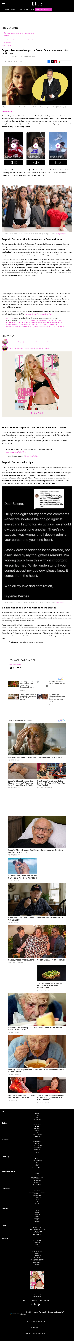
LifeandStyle (37, 1205)
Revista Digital (37, 413)
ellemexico (40, 1303)
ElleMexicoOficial (43, 1303)
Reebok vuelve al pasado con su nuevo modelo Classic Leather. (29, 348)
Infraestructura (37, 1231)
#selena (8, 324)
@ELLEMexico (17, 668)
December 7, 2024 (31, 456)
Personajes (37, 1147)
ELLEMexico (31, 1304)
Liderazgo (37, 1242)
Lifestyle (37, 1183)
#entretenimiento (42, 324)
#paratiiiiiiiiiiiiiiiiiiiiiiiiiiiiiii (37, 322)
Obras (37, 1199)
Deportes (37, 1162)
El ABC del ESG (37, 1263)
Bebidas (37, 1143)
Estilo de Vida (37, 1151)
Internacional (37, 1196)
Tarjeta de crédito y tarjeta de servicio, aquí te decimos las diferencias (31, 342)
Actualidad (37, 1240)
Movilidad (37, 1257)
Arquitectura (37, 1233)
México (37, 1212)
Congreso (37, 1214)
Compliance (35, 1328)
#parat (54, 322)
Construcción (37, 1227)
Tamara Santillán (15, 665)
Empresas (37, 1190)
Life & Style (6, 1156)
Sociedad (37, 1222)
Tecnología (37, 1197)
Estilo (37, 1158)
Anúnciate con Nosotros (35, 1333)
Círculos (37, 1129)
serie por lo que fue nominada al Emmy (39, 314)
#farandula (24, 324)
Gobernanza (37, 1255)
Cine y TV (37, 1164)
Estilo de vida (29, 9)
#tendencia (16, 324)
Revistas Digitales (44, 9)
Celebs (20, 9)
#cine (8, 322)
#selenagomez (39, 320)
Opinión (37, 1220)
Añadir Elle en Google (66, 62)
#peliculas (58, 320)
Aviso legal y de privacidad (35, 1322)
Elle (3, 1112)
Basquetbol (37, 1179)
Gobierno (37, 1210)
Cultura (37, 1136)
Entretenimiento (37, 1160)
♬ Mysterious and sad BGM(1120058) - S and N (47, 327)
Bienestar (37, 1149)
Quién (4, 1123)
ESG (37, 1201)
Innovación (37, 1261)
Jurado (37, 1153)
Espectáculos (37, 1125)
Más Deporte (37, 1181)
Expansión (6, 1188)
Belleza (13, 9)
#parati (49, 322)
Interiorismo (37, 1235)
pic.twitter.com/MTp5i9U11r (16, 452)
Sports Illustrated (8, 1171)
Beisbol (37, 1175)
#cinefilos (32, 324)
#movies (26, 327)
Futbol (37, 1173)
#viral (60, 322)
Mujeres (37, 1203)
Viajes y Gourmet (37, 1134)
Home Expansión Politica (37, 1192)
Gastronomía (37, 1142)
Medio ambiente (37, 1252)
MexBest (5, 1140)
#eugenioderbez (28, 320)
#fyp (27, 322)
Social (37, 1253)
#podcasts (53, 324)
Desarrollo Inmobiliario (37, 1229)
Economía (37, 1194)
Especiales (37, 1246)
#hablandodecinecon (18, 322)
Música (37, 1166)
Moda (7, 9)
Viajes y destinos (37, 1145)
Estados (37, 1218)
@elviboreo (10, 318)
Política (5, 1209)
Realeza (37, 1127)
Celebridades (8, 46)
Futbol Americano (37, 1177)
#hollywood (18, 327)
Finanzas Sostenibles (37, 1259)
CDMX (37, 1216)
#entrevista (10, 327)
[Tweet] (52, 61)
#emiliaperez (50, 320)
